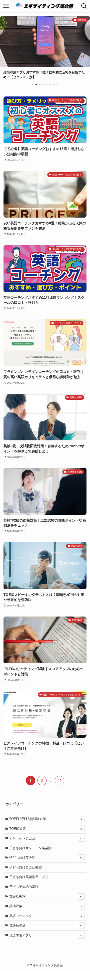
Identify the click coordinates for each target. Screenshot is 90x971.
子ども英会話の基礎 (23, 887)
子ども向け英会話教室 (25, 867)
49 (60, 781)
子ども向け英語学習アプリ (28, 877)
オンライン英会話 (22, 838)
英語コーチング (20, 916)
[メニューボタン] (6, 6)
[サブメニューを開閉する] (81, 819)
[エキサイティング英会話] (45, 6)
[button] (33, 84)
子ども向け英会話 (22, 857)
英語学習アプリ (20, 935)
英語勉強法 (17, 925)
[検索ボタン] (84, 6)
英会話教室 (17, 896)
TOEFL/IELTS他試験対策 (27, 819)
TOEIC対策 (17, 829)
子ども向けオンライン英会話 (30, 848)
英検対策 (15, 906)
